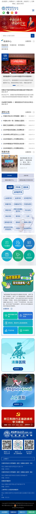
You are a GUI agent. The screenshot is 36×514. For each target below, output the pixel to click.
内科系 (10, 187)
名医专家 (26, 175)
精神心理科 (27, 222)
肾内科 (18, 216)
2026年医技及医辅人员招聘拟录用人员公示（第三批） (15, 130)
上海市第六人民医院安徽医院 (9, 489)
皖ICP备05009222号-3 (7, 505)
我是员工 (27, 1)
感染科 (18, 222)
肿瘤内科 (8, 204)
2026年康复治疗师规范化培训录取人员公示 (15, 143)
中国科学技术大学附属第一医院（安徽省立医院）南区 (16, 472)
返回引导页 (20, 3)
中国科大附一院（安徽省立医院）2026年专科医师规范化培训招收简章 (15, 120)
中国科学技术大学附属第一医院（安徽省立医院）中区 (16, 463)
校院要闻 (21, 45)
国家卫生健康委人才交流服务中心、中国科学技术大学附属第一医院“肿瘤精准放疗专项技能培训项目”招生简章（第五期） (15, 125)
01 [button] (14, 85)
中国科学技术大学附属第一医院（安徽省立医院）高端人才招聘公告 (15, 116)
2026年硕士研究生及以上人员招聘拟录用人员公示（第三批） (15, 134)
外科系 (18, 187)
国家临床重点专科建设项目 (26, 180)
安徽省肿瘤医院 (6, 481)
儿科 (27, 216)
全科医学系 (18, 192)
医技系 (25, 187)
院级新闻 (4, 45)
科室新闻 (13, 45)
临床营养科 (27, 228)
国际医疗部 (8, 222)
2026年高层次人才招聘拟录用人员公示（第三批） (15, 139)
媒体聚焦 (4, 49)
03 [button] (21, 85)
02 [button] (18, 85)
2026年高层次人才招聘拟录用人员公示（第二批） (15, 148)
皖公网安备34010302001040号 (25, 505)
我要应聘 (19, 1)
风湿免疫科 (27, 204)
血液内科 (18, 198)
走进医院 (4, 1)
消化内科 (8, 216)
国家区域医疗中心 (9, 180)
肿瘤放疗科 (18, 204)
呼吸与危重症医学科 (18, 210)
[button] (4, 23)
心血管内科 (8, 198)
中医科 (18, 228)
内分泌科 (28, 210)
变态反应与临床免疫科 (8, 228)
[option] (18, 23)
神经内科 (8, 210)
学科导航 (9, 175)
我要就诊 (12, 1)
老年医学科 (27, 198)
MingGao (21, 507)
